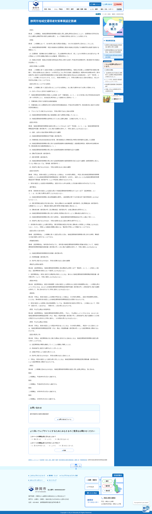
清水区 (108, 490)
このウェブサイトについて (37, 475)
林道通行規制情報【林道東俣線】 (113, 85)
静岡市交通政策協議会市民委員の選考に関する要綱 (113, 46)
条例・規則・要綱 (49, 460)
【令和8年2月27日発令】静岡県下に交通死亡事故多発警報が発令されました (113, 74)
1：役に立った (36, 439)
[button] (95, 4)
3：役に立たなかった (62, 439)
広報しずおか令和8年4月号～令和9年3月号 (113, 90)
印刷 (99, 14)
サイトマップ (52, 480)
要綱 (57, 460)
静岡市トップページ (33, 460)
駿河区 (108, 486)
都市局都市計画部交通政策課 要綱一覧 (69, 460)
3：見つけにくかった (66, 445)
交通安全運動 (109, 70)
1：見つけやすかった (38, 445)
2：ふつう (48, 439)
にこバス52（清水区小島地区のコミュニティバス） (113, 80)
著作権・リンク (53, 475)
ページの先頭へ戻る (76, 466)
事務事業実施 (110, 41)
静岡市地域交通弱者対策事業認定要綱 (113, 56)
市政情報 (42, 460)
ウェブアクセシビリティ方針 (69, 475)
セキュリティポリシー (36, 480)
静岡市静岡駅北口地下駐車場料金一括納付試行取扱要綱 (113, 51)
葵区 (107, 481)
